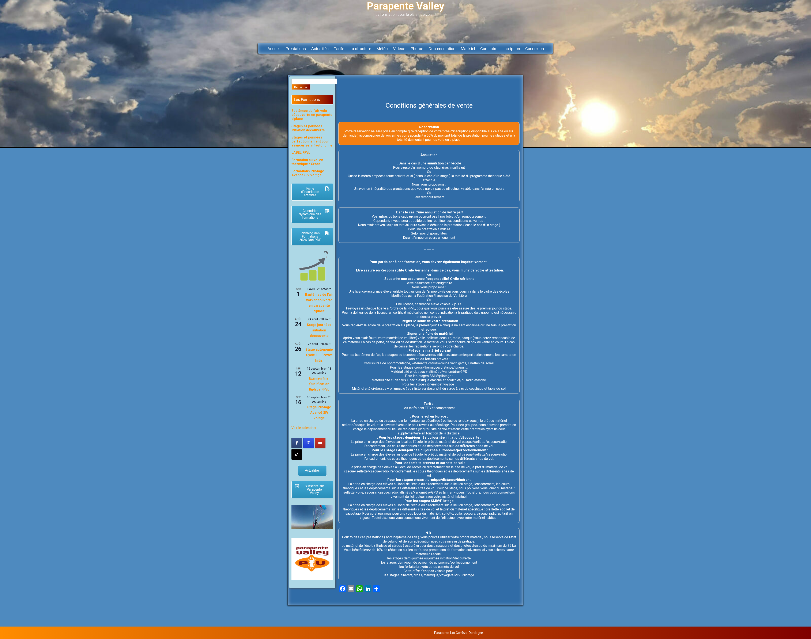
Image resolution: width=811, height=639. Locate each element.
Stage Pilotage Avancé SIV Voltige (319, 412)
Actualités (320, 48)
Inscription (510, 48)
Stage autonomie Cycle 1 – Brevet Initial (319, 354)
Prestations (296, 48)
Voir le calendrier (303, 428)
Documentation (442, 48)
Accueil (273, 48)
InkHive (516, 633)
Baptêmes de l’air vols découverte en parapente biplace (311, 115)
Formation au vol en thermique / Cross (307, 162)
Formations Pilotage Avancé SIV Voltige (307, 173)
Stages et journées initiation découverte (308, 128)
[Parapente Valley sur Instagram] (308, 443)
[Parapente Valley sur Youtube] (320, 443)
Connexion (534, 48)
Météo (382, 48)
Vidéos (399, 48)
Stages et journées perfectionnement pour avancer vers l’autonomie (311, 141)
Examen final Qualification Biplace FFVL (319, 383)
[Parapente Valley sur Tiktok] (296, 454)
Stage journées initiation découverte (319, 330)
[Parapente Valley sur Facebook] (296, 443)
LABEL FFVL (300, 153)
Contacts (488, 48)
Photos (417, 48)
